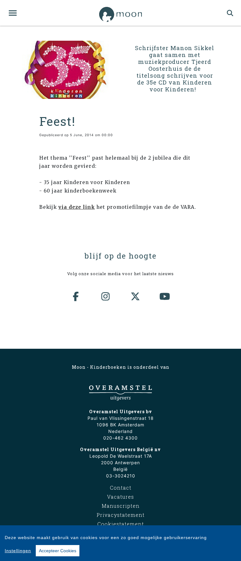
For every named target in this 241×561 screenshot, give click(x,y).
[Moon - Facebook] (76, 296)
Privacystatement (121, 515)
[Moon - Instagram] (105, 296)
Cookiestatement (120, 524)
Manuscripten (121, 505)
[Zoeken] (230, 13)
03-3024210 (120, 475)
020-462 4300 (120, 437)
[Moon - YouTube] (165, 296)
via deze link (76, 207)
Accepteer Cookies (57, 550)
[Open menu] (12, 13)
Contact (120, 487)
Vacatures (120, 496)
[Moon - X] (135, 296)
